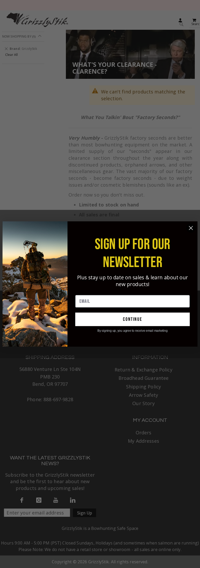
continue (132, 319)
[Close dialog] (191, 228)
